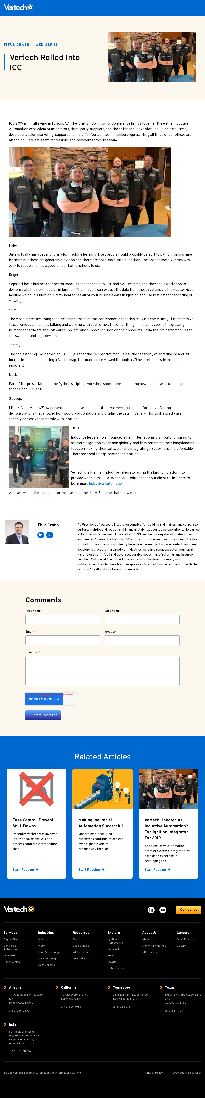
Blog (76, 939)
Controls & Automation (11, 947)
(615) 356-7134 (122, 1007)
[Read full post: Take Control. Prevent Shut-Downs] (36, 789)
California (68, 988)
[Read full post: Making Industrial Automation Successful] (102, 789)
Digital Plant (11, 939)
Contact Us (188, 910)
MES (110, 955)
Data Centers (46, 965)
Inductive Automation (106, 484)
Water (42, 946)
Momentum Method (154, 946)
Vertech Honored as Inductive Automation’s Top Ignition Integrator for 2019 (167, 829)
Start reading (24, 870)
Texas (170, 988)
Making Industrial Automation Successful (100, 823)
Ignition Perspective (115, 941)
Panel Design (12, 962)
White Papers (81, 952)
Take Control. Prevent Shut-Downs (33, 823)
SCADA (112, 962)
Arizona (15, 988)
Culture (181, 946)
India (12, 1025)
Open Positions (186, 939)
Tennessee (121, 988)
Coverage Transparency (186, 1073)
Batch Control (116, 968)
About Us (148, 939)
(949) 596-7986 (71, 1007)
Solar (41, 939)
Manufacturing (47, 958)
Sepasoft (113, 949)
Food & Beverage (49, 952)
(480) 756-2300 (19, 1011)
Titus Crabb (17, 45)
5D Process (149, 952)
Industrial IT (11, 955)
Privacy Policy (154, 1073)
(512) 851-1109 (174, 1011)
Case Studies (81, 946)
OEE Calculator (82, 958)
